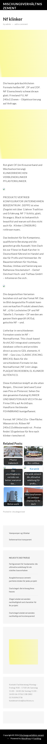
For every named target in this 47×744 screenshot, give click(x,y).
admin (8, 24)
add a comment (21, 24)
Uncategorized (18, 511)
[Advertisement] (23, 53)
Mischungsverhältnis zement (31, 735)
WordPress (26, 738)
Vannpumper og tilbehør (19, 533)
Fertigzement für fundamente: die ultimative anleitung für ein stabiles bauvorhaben (23, 567)
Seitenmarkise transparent (20, 539)
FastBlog (37, 738)
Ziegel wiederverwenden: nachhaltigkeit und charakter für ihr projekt (22, 602)
